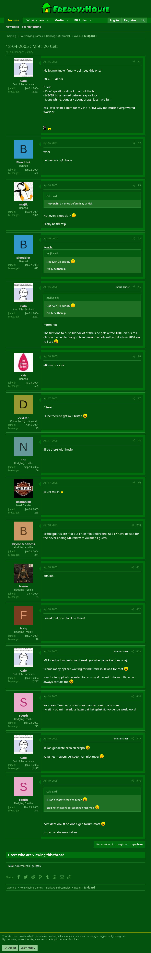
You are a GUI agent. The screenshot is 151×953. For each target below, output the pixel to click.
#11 (138, 567)
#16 (138, 780)
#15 (138, 738)
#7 (139, 398)
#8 (139, 440)
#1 (139, 61)
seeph (23, 715)
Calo (11, 52)
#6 (139, 356)
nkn (23, 459)
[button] (47, 20)
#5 (139, 286)
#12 (138, 609)
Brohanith (23, 502)
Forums (13, 20)
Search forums (31, 27)
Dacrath (23, 417)
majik (23, 204)
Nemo (23, 586)
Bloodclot (23, 162)
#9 (139, 482)
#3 (139, 185)
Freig (23, 628)
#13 (138, 651)
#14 (138, 696)
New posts (12, 27)
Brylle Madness (23, 544)
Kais (23, 375)
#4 (139, 238)
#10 (138, 525)
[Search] (143, 20)
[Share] (134, 62)
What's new (35, 20)
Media (59, 20)
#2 (139, 143)
